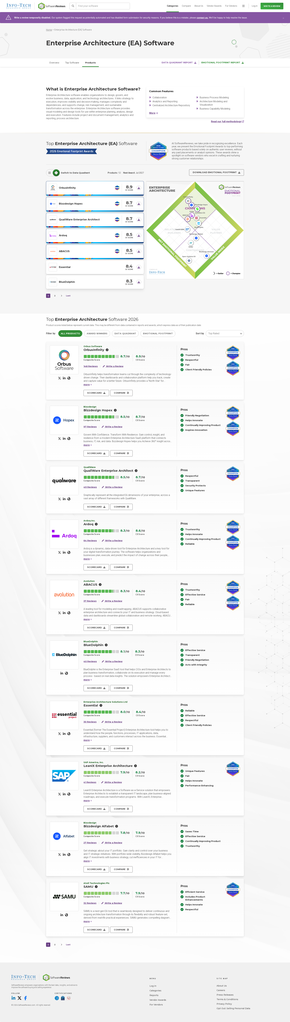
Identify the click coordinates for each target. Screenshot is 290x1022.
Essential (65, 267)
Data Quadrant (125, 333)
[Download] (138, 187)
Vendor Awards (214, 6)
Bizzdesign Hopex (70, 203)
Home (49, 29)
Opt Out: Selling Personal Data (233, 1008)
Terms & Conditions (227, 999)
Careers (221, 990)
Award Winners (97, 333)
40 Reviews (90, 661)
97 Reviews (90, 427)
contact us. (202, 17)
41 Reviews (90, 782)
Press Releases (225, 994)
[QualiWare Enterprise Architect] (53, 219)
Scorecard (94, 393)
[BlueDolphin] (53, 281)
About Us (198, 6)
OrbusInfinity (67, 187)
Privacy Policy (224, 1004)
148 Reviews (91, 366)
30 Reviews (90, 722)
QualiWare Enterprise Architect (79, 219)
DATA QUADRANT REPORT (177, 62)
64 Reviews (90, 540)
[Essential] (53, 266)
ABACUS (64, 251)
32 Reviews (90, 903)
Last (68, 296)
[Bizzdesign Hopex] (53, 203)
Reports (154, 995)
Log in (153, 986)
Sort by (200, 333)
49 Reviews (90, 487)
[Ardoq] (53, 235)
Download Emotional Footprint (215, 172)
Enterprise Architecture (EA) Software (73, 29)
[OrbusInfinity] (53, 187)
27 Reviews (90, 842)
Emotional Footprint (158, 333)
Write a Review (272, 6)
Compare (186, 6)
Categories (172, 6)
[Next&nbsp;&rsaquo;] (61, 296)
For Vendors (231, 6)
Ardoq (63, 235)
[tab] (49, 172)
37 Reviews (90, 601)
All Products (70, 333)
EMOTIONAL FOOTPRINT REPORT (220, 62)
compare (119, 393)
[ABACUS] (53, 251)
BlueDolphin (67, 281)
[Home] (51, 6)
